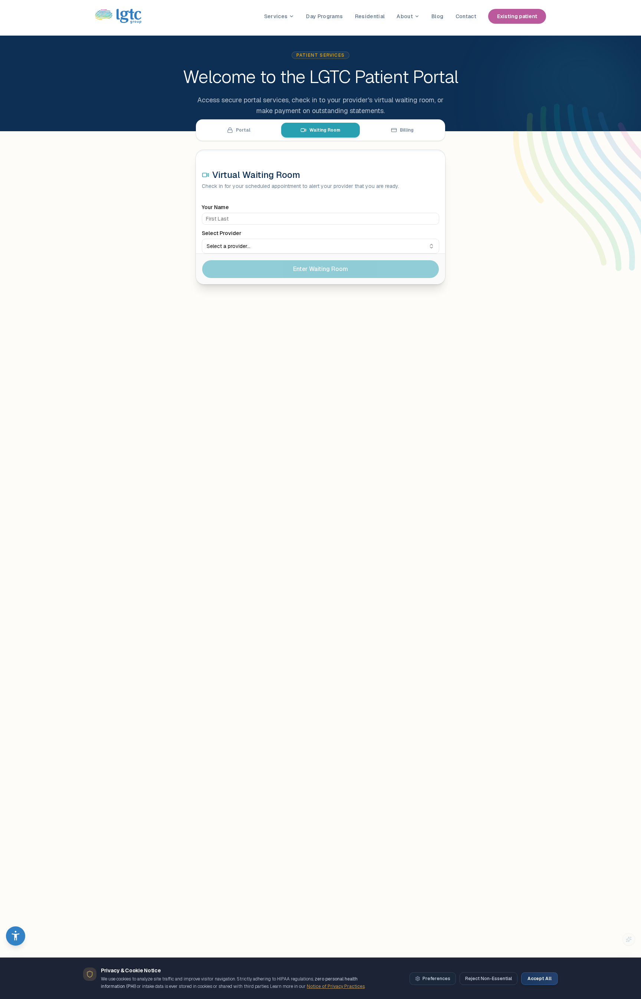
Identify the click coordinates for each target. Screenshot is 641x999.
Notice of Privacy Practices (336, 986)
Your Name (215, 207)
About (405, 16)
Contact (466, 16)
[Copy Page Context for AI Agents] (628, 939)
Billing (407, 130)
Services (276, 16)
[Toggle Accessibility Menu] (15, 936)
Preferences (436, 979)
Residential (370, 16)
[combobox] (320, 246)
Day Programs (324, 16)
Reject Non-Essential (488, 979)
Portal (243, 130)
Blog (437, 16)
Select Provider (221, 233)
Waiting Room (324, 130)
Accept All (539, 979)
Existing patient (517, 16)
